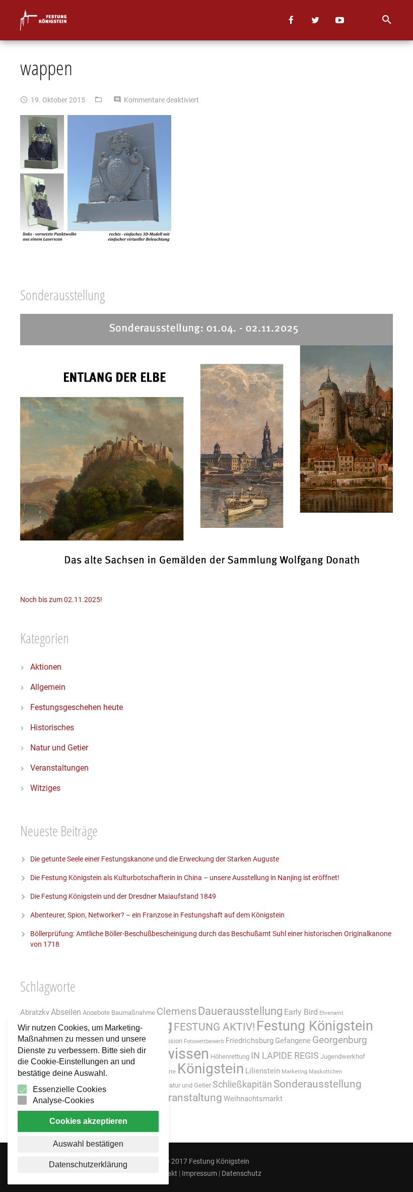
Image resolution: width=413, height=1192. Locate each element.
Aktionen (45, 667)
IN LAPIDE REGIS (285, 1056)
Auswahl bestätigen (88, 1144)
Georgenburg (339, 1040)
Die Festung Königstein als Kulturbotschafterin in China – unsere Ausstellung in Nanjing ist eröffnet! (184, 878)
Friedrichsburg (249, 1040)
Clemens (176, 1011)
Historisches (52, 727)
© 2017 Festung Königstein (206, 1161)
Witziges (45, 788)
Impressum (199, 1173)
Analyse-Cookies (63, 1100)
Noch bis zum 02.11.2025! (61, 599)
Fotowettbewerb (204, 1041)
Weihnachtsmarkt (253, 1098)
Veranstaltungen (59, 768)
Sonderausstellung (317, 1084)
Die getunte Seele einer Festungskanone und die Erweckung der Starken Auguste (154, 859)
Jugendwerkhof (342, 1056)
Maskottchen (325, 1071)
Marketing (294, 1071)
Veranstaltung (189, 1097)
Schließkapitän (242, 1084)
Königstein (210, 1068)
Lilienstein (262, 1070)
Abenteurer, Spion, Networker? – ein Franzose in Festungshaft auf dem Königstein (157, 915)
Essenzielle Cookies (69, 1089)
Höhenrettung (230, 1056)
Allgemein (47, 687)
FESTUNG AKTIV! (214, 1026)
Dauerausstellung (240, 1011)
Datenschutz (241, 1173)
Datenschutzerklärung (88, 1164)
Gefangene (293, 1040)
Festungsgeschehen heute (76, 707)
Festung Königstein (314, 1026)
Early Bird (301, 1012)
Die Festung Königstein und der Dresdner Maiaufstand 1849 (123, 896)
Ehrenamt (331, 1013)
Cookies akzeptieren (88, 1121)
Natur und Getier (59, 747)
